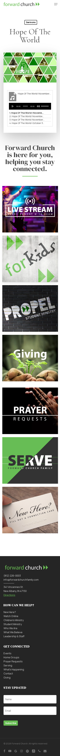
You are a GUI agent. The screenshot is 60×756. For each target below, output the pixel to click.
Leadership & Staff (14, 636)
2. (26, 116)
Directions (9, 595)
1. (26, 112)
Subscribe (10, 723)
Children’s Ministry (14, 620)
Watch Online (11, 616)
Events (7, 653)
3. (26, 119)
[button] (56, 4)
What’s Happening (14, 669)
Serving (8, 665)
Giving (7, 677)
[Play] (12, 106)
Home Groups (11, 657)
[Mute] (38, 106)
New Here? (10, 612)
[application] (30, 106)
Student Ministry (13, 624)
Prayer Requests (13, 661)
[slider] (45, 105)
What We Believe (13, 632)
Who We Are (10, 628)
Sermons (31, 22)
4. (26, 123)
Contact (8, 673)
